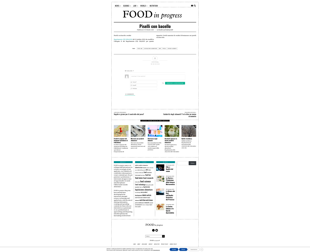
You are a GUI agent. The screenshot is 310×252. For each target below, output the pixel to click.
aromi (136, 170)
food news (139, 177)
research (146, 203)
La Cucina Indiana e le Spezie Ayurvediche (170, 209)
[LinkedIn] (189, 5)
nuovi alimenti (143, 197)
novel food (137, 197)
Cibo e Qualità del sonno (169, 169)
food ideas (143, 175)
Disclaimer (144, 244)
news (144, 195)
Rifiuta (183, 249)
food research (148, 177)
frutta (147, 184)
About (138, 244)
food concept (137, 175)
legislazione (146, 187)
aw (144, 170)
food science (145, 181)
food (145, 172)
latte (140, 187)
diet (147, 170)
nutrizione (149, 200)
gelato (149, 184)
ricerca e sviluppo (145, 204)
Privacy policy (164, 244)
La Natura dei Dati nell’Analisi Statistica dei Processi (170, 195)
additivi (137, 165)
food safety (137, 182)
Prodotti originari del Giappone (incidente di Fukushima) (121, 140)
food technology (140, 184)
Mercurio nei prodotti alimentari (137, 140)
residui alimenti (172, 48)
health (152, 184)
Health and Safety (164, 30)
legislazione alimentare (150, 48)
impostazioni (156, 250)
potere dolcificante (139, 203)
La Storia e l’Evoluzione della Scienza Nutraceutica (170, 181)
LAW (171, 30)
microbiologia (137, 192)
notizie (149, 195)
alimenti (144, 167)
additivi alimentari (143, 165)
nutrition (143, 200)
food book (149, 172)
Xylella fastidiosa (186, 139)
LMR (160, 48)
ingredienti (137, 187)
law (142, 187)
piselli (164, 48)
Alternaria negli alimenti (152, 140)
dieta (149, 170)
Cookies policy (173, 244)
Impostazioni (194, 249)
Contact (150, 244)
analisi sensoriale (150, 167)
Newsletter (156, 244)
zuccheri (139, 206)
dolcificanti (137, 172)
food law (139, 48)
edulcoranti (141, 172)
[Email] (192, 5)
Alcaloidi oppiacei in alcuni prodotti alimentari (171, 140)
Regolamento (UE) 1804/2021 (123, 39)
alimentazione (139, 167)
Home (134, 244)
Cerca (192, 163)
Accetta (174, 249)
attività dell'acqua (140, 170)
